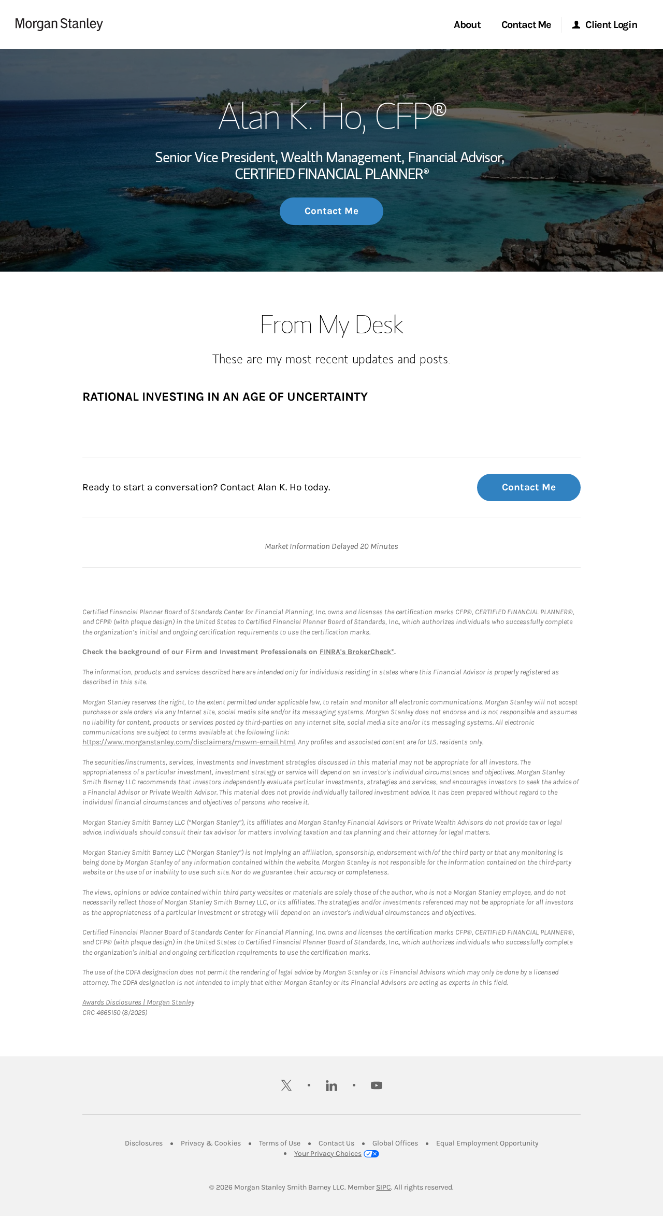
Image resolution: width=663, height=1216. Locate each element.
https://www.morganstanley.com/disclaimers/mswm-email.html (188, 742)
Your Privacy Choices (328, 1153)
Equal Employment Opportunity (487, 1143)
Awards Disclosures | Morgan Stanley (138, 1002)
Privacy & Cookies (211, 1143)
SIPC (383, 1187)
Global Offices (395, 1143)
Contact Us (336, 1143)
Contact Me (331, 211)
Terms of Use (279, 1143)
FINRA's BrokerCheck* (357, 651)
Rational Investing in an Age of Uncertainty (225, 396)
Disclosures (144, 1143)
